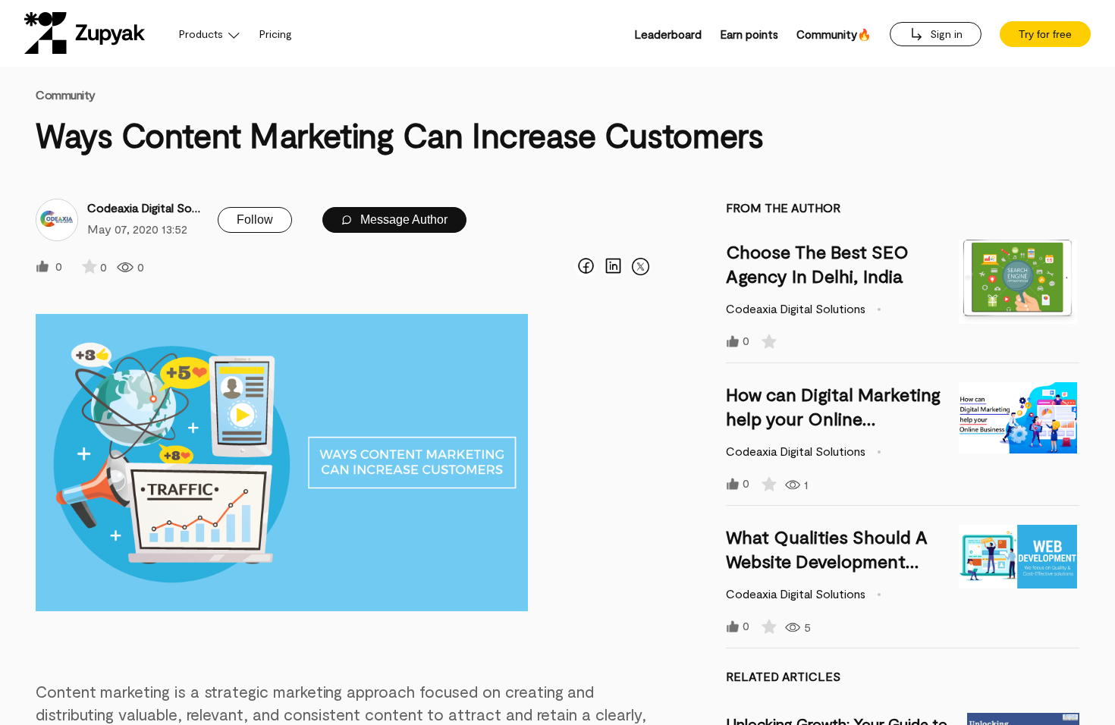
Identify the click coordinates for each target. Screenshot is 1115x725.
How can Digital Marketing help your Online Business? (833, 418)
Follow (255, 219)
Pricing (275, 33)
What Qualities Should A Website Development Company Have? (827, 561)
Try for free (1045, 34)
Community (66, 94)
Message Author (402, 219)
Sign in (945, 33)
